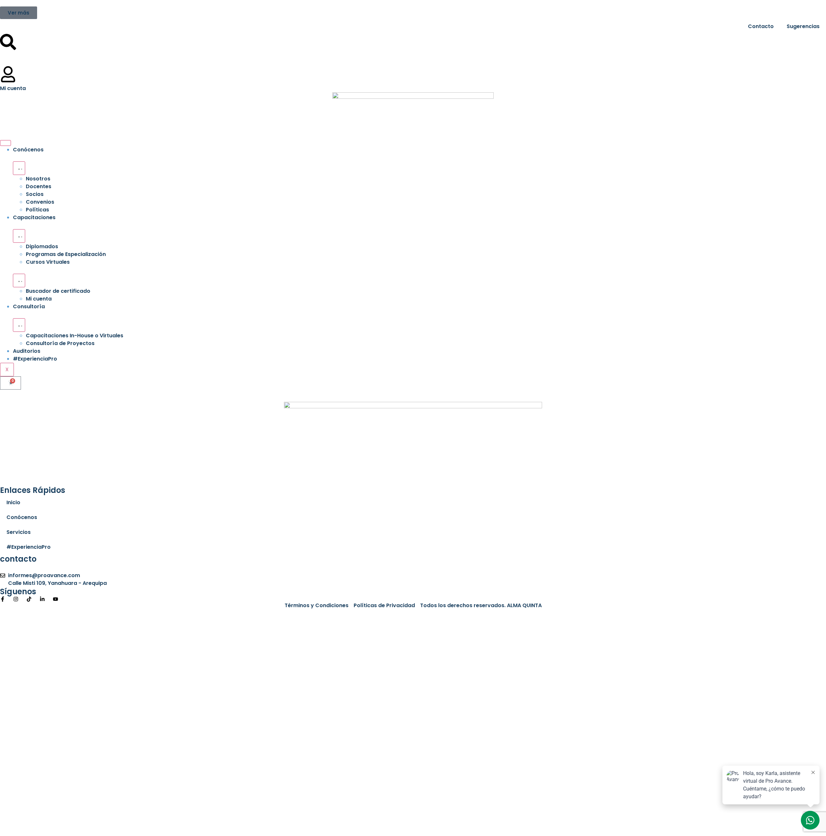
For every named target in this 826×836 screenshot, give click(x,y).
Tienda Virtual (34, 53)
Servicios (18, 532)
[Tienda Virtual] (8, 58)
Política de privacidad (214, 741)
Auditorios (26, 351)
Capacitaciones (34, 217)
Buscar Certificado (41, 37)
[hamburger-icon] (5, 143)
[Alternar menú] (19, 168)
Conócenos (28, 149)
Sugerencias (803, 26)
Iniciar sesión (101, 824)
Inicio (13, 502)
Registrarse (68, 824)
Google (15, 621)
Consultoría (29, 306)
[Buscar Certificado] (8, 42)
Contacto (761, 26)
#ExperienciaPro (35, 358)
